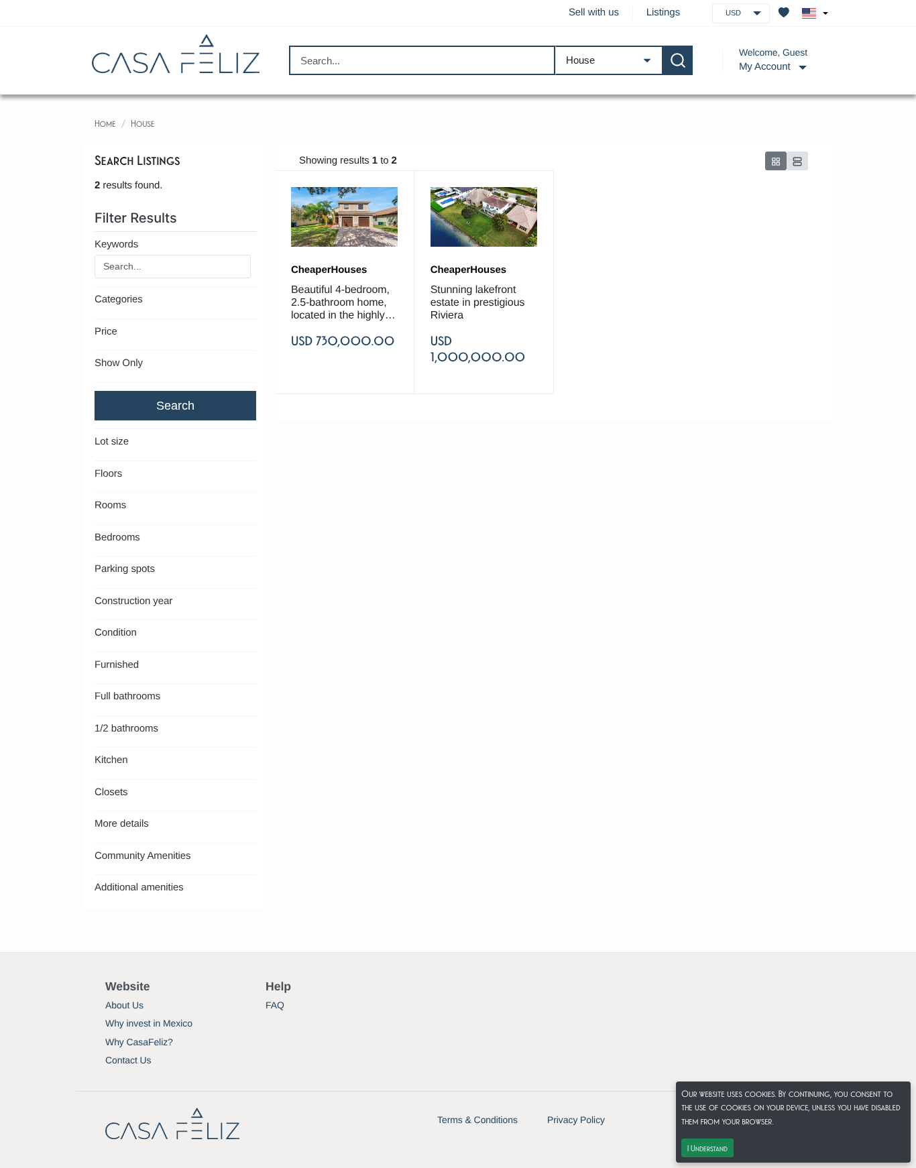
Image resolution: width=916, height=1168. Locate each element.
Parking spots (125, 569)
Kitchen (111, 760)
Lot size (112, 441)
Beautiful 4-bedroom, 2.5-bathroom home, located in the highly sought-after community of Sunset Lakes (340, 303)
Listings (663, 12)
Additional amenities (139, 887)
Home (105, 123)
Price (106, 331)
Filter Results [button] (137, 218)
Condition (116, 632)
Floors (108, 473)
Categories (119, 299)
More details (122, 823)
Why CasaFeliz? (139, 1042)
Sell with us (594, 12)
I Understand (707, 1148)
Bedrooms (117, 537)
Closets (111, 792)
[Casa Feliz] (176, 54)
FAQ (275, 1005)
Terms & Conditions (477, 1119)
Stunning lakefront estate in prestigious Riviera (478, 302)
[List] (797, 161)
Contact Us (128, 1060)
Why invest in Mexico (148, 1023)
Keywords (116, 244)
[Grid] (776, 161)
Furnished (117, 664)
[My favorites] (783, 13)
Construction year (133, 601)
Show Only (119, 363)
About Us (124, 1005)
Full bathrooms (127, 696)
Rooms (110, 505)
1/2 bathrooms (126, 728)
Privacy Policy (576, 1119)
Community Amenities (143, 856)
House (142, 123)
